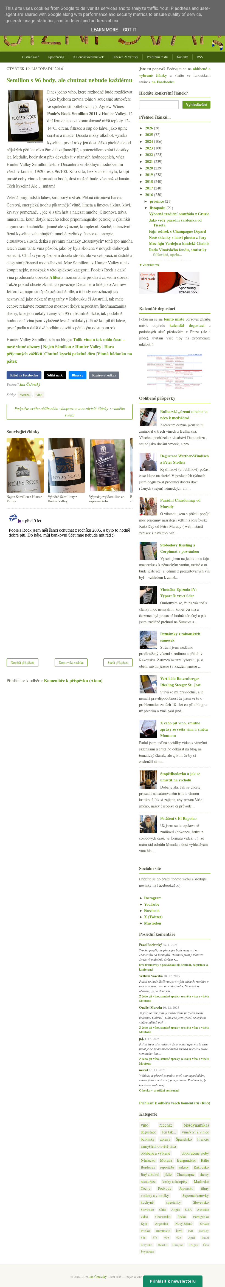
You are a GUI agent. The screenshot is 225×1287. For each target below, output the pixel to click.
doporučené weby (195, 1153)
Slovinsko (147, 1209)
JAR (190, 1231)
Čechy (145, 1188)
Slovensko (201, 1202)
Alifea (54, 277)
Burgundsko (186, 1160)
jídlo (168, 1174)
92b (178, 1237)
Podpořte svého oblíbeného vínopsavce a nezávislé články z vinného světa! (70, 412)
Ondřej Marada (150, 1007)
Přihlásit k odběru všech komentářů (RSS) (174, 1103)
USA (188, 1209)
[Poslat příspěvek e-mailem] (42, 384)
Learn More (104, 29)
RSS (200, 57)
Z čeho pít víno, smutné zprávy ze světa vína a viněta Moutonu (184, 729)
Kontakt (182, 57)
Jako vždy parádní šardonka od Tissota (175, 222)
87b (155, 1237)
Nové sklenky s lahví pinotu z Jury (177, 237)
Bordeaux (148, 1167)
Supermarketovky (195, 1195)
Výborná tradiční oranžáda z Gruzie (179, 214)
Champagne (186, 1174)
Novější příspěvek (22, 662)
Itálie (205, 1160)
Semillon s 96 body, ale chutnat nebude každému (69, 79)
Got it (129, 29)
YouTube (149, 904)
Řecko (182, 1216)
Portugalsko (201, 1216)
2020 (149, 168)
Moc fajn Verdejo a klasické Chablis (179, 243)
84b (143, 1237)
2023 (149, 148)
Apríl (191, 1237)
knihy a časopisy (174, 1181)
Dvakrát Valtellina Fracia (170, 261)
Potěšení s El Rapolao (178, 818)
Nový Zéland (183, 1223)
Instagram (150, 898)
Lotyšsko (146, 1245)
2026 (149, 128)
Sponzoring (56, 57)
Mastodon (150, 923)
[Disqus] (70, 579)
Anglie (175, 1209)
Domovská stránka (71, 662)
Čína (206, 1245)
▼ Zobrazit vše (149, 265)
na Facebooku (163, 82)
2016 (149, 194)
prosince (157, 201)
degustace (148, 1132)
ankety (184, 1167)
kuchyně (147, 1202)
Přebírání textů (157, 57)
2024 (149, 141)
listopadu (158, 208)
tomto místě (174, 319)
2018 (149, 181)
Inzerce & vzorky (125, 57)
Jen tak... (169, 1132)
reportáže (167, 1167)
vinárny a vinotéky (155, 1195)
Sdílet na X (55, 375)
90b (166, 1237)
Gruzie (204, 1223)
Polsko (145, 1230)
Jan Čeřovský (29, 384)
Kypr (144, 1223)
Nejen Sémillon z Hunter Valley (72, 346)
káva (179, 1230)
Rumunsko (163, 1230)
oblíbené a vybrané (155, 1153)
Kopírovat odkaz (104, 375)
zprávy (165, 1139)
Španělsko (184, 1139)
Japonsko (186, 1188)
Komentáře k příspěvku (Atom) (73, 680)
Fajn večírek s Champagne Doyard (177, 231)
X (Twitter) (151, 917)
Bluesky (77, 375)
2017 (149, 188)
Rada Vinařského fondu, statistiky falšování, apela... (178, 252)
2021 (149, 161)
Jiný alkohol (150, 1174)
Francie (203, 1139)
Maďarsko (201, 1181)
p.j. (141, 1038)
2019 (149, 174)
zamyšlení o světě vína (158, 1146)
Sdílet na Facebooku (24, 375)
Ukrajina (177, 1245)
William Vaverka (151, 975)
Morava (166, 1160)
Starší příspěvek (118, 662)
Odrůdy (204, 1231)
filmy (205, 1188)
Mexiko (162, 1245)
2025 (149, 134)
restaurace (148, 1181)
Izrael (205, 1237)
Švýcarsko (147, 1251)
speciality (173, 1202)
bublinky (147, 1139)
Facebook (149, 910)
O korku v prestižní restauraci (159, 1090)
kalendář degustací (187, 325)
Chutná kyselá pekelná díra (69, 353)
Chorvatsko (162, 1216)
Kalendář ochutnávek (88, 57)
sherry (204, 1174)
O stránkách (30, 57)
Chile (162, 1209)
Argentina (161, 1223)
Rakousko (201, 1167)
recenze (24, 394)
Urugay (193, 1245)
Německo (148, 1160)
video (144, 1216)
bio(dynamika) (196, 1125)
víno (39, 394)
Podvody (164, 1188)
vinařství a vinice (195, 1132)
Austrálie (203, 1209)
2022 (149, 154)
